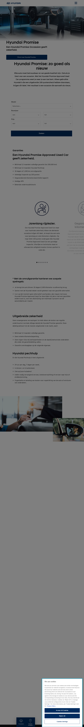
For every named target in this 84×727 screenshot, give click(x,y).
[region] (62, 703)
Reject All (62, 716)
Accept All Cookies (62, 710)
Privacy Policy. (51, 706)
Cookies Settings (62, 721)
